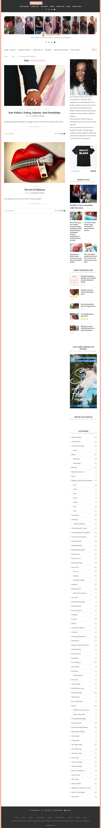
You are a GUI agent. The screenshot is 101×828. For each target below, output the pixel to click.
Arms (85, 489)
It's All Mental (84, 662)
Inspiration (84, 658)
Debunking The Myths (84, 550)
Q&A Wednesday (84, 693)
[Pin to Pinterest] (62, 134)
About (24, 817)
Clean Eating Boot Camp (84, 528)
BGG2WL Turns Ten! (84, 472)
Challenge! (84, 519)
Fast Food (84, 597)
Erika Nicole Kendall (38, 116)
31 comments (10, 211)
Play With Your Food (84, 688)
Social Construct (84, 723)
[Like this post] (55, 134)
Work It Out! (84, 797)
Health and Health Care (84, 636)
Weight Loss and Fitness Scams (84, 788)
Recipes (48, 50)
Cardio (85, 502)
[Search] (96, 50)
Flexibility (84, 615)
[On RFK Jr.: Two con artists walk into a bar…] (83, 194)
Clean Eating (40, 817)
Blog (84, 817)
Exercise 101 (37, 50)
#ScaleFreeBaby (84, 437)
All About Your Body (84, 446)
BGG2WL (84, 467)
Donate (52, 6)
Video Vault (84, 779)
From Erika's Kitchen (84, 628)
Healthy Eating (24, 50)
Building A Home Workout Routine (84, 480)
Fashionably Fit (84, 589)
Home (6, 50)
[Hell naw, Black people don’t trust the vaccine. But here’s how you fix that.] (90, 247)
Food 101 (84, 619)
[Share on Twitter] (59, 134)
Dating (78, 817)
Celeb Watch (84, 515)
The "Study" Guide (84, 745)
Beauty (13, 50)
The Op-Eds (84, 758)
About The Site (84, 441)
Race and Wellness (84, 701)
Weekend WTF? (84, 784)
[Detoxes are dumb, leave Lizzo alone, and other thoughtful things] (76, 247)
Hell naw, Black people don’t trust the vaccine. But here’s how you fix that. (90, 258)
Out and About (84, 684)
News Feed (84, 680)
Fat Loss (85, 571)
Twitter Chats (84, 775)
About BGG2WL (24, 6)
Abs (85, 485)
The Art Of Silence (34, 189)
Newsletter (60, 6)
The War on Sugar (84, 766)
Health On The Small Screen (84, 645)
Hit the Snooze (84, 654)
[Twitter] (49, 9)
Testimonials (84, 740)
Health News (84, 641)
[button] (44, 3)
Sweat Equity (84, 736)
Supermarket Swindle (84, 732)
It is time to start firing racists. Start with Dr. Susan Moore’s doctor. (90, 226)
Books (84, 476)
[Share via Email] (64, 134)
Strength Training (85, 580)
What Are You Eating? (84, 792)
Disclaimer (44, 6)
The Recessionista (84, 762)
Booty (85, 498)
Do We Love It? (84, 558)
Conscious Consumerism (84, 537)
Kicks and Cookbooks (85, 593)
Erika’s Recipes (60, 817)
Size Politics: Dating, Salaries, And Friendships (35, 112)
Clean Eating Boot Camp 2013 (84, 532)
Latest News (84, 667)
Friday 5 (84, 623)
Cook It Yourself (84, 541)
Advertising (35, 6)
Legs (85, 506)
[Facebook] (46, 9)
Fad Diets (84, 584)
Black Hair (85, 459)
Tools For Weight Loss (84, 771)
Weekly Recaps (85, 675)
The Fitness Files (84, 753)
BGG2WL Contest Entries (85, 710)
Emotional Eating (61, 50)
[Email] (54, 9)
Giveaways (84, 632)
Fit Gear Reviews (84, 610)
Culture (50, 817)
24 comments (10, 134)
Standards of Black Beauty (84, 727)
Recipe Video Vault (85, 714)
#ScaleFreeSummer (85, 524)
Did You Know (84, 554)
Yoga (85, 511)
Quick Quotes (84, 697)
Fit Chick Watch (84, 606)
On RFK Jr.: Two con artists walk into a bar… (81, 206)
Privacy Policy (76, 6)
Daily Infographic (84, 545)
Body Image (85, 463)
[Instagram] (51, 9)
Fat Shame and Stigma (84, 602)
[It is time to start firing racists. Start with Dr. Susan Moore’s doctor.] (90, 216)
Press (68, 6)
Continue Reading (34, 126)
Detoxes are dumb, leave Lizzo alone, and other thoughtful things (76, 258)
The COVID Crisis (84, 749)
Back (85, 493)
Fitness (70, 817)
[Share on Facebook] (57, 134)
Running (85, 576)
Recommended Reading (84, 719)
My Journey (84, 671)
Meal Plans (75, 50)
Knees (85, 450)
